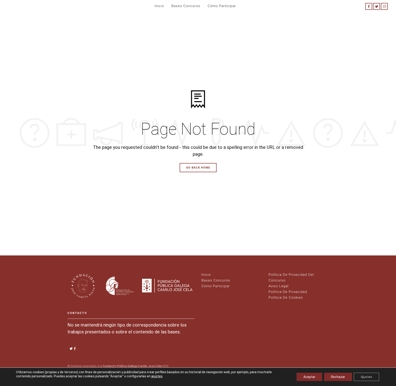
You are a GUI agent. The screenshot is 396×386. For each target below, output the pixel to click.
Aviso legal (279, 286)
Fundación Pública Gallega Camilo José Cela (132, 366)
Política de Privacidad (288, 292)
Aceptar (309, 377)
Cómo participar (222, 6)
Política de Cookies (286, 297)
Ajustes (366, 377)
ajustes (156, 376)
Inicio (159, 6)
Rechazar (338, 377)
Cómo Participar (215, 286)
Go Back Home (198, 167)
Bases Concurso (185, 6)
